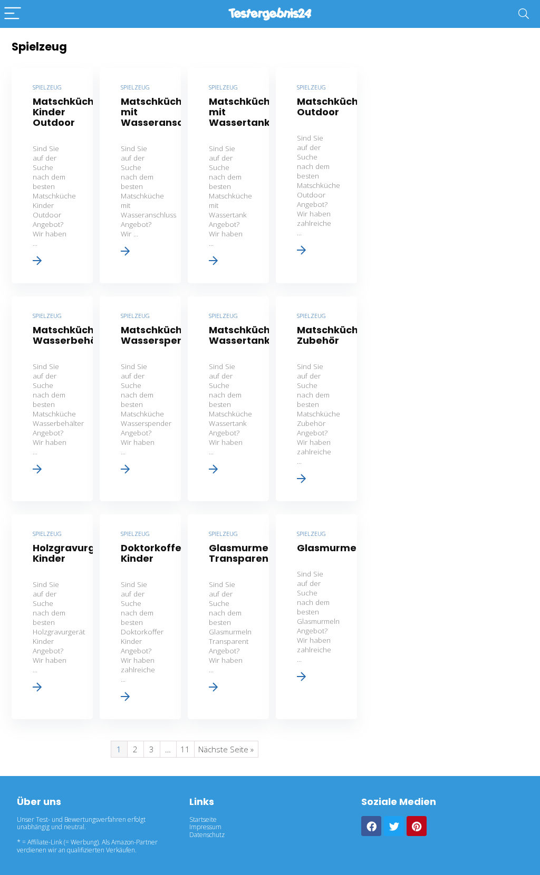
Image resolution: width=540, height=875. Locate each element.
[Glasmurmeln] (316, 616)
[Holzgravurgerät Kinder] (52, 616)
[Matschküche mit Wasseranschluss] (140, 175)
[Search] (523, 14)
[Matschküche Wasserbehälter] (52, 398)
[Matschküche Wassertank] (228, 398)
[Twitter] (394, 826)
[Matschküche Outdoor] (316, 175)
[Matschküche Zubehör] (316, 398)
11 (185, 749)
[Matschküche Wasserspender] (140, 398)
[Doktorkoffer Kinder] (140, 616)
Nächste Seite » (226, 749)
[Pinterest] (417, 826)
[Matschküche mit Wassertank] (228, 175)
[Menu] (12, 14)
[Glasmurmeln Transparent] (228, 616)
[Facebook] (371, 826)
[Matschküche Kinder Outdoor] (52, 175)
